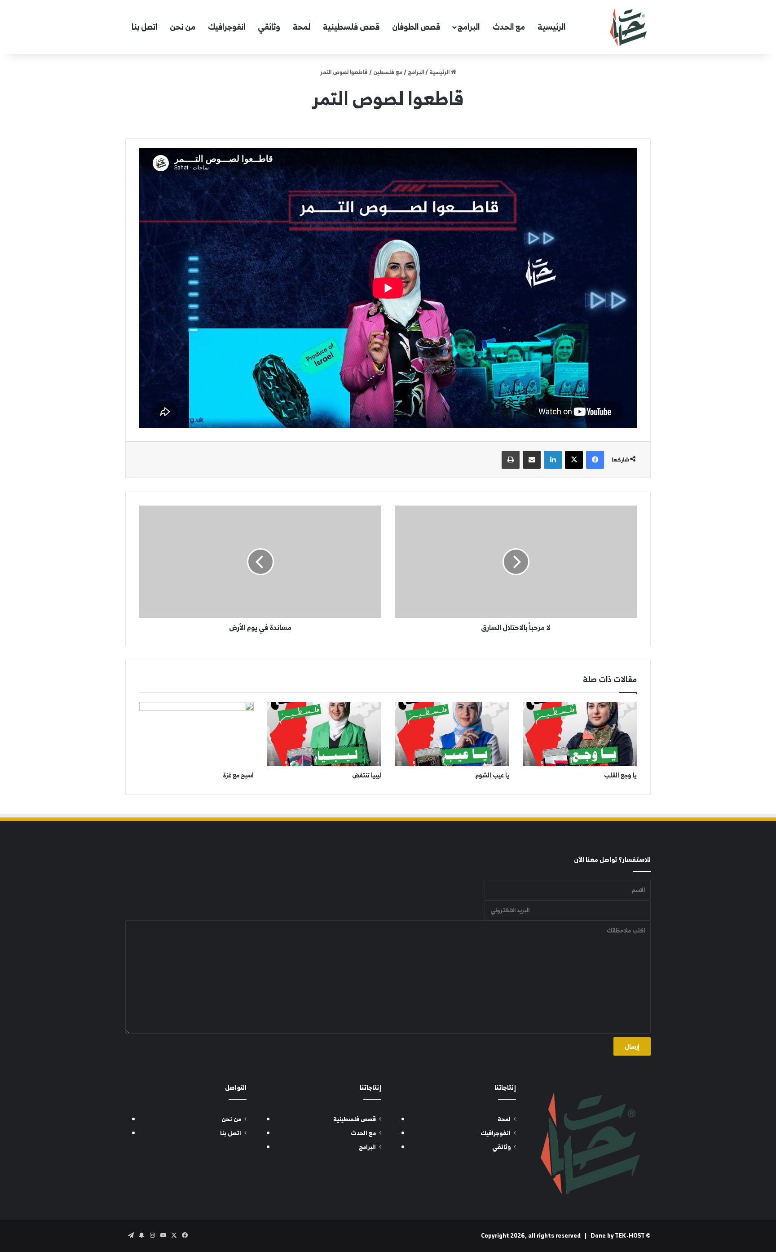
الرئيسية (551, 27)
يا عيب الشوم (492, 775)
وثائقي (269, 27)
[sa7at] (628, 26)
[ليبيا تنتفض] (324, 734)
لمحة (301, 27)
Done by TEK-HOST (617, 1235)
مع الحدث (509, 27)
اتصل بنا (144, 27)
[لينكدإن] (553, 460)
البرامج (469, 27)
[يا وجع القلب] (580, 734)
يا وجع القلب (620, 775)
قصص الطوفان (416, 27)
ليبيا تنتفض (366, 775)
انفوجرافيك (226, 27)
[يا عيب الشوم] (452, 734)
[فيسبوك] (595, 460)
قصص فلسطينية (351, 27)
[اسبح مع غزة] (196, 734)
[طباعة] (511, 460)
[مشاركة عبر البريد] (532, 460)
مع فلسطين (387, 72)
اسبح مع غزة (238, 775)
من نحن (182, 27)
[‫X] (574, 460)
